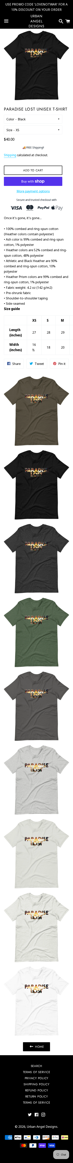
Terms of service (36, 1072)
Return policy (36, 1096)
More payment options (33, 191)
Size (9, 130)
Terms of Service (36, 1102)
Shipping (10, 155)
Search (36, 1066)
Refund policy (36, 1090)
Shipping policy (36, 1084)
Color (10, 119)
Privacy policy (36, 1078)
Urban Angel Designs (36, 21)
